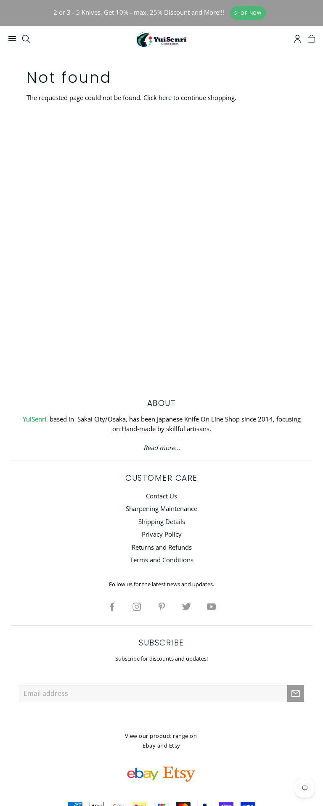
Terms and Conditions (161, 560)
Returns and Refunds (162, 547)
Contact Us (161, 496)
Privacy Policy (162, 534)
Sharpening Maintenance (161, 508)
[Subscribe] (295, 693)
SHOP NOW (247, 13)
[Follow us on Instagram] (137, 606)
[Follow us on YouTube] (211, 606)
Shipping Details (161, 521)
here (165, 97)
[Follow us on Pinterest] (161, 606)
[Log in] (297, 39)
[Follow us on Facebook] (112, 606)
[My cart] (311, 39)
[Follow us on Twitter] (186, 606)
